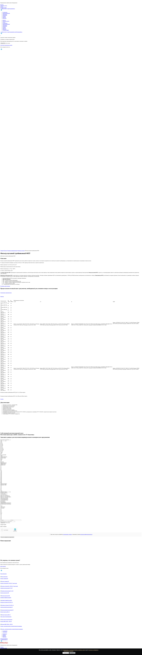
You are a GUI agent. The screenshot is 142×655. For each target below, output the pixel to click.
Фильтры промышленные (12, 250)
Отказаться (72, 652)
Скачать (1, 399)
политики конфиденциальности (86, 534)
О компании (5, 12)
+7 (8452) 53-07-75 (3, 8)
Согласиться (65, 652)
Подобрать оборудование (5, 286)
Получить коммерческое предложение (7, 537)
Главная (1, 250)
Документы (5, 14)
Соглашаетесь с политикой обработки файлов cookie (74, 650)
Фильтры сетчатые (21, 250)
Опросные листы (3, 5)
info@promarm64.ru (11, 8)
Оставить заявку (3, 7)
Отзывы (4, 16)
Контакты (4, 18)
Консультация (3, 566)
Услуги (1, 6)
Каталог (1, 4)
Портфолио (5, 15)
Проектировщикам (6, 13)
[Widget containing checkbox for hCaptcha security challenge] (8, 530)
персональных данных (67, 534)
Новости (4, 17)
